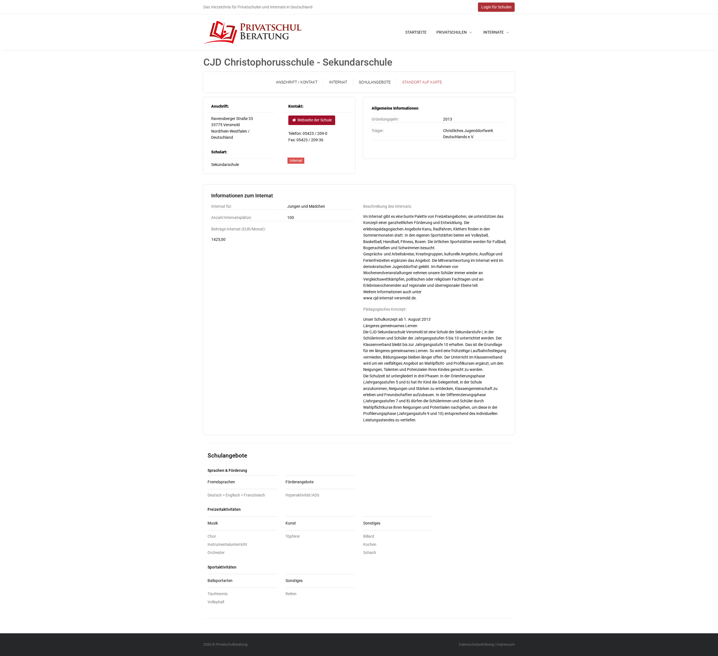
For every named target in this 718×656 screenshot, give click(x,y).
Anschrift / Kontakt (296, 82)
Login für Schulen (496, 7)
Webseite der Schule (314, 120)
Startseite (416, 32)
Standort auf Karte (422, 82)
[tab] (242, 482)
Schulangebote (375, 82)
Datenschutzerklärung (476, 644)
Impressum (505, 644)
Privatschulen (452, 32)
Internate (494, 32)
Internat (338, 82)
